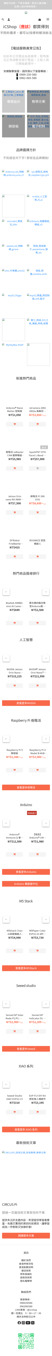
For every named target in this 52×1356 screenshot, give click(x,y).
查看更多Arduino (26, 872)
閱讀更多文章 (26, 1235)
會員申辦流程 (26, 1263)
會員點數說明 (26, 1267)
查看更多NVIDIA (26, 703)
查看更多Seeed (26, 1049)
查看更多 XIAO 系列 (26, 1129)
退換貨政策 (26, 1277)
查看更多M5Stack (26, 968)
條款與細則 (26, 1274)
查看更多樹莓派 (26, 787)
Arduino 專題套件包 (26, 884)
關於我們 (26, 1260)
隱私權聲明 (26, 1280)
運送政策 (26, 1270)
